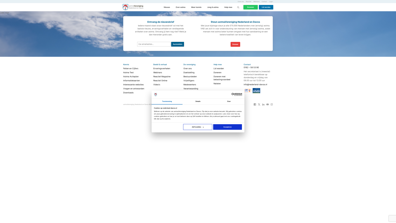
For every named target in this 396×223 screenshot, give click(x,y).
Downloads (128, 92)
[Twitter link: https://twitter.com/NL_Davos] (259, 104)
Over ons (241, 1)
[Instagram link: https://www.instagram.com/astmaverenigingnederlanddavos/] (272, 104)
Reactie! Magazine (161, 76)
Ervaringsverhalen (161, 68)
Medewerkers (189, 84)
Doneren (250, 7)
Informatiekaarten (131, 80)
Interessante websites (133, 84)
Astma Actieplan (131, 76)
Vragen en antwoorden (133, 88)
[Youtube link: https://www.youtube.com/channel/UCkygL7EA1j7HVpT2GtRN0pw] (267, 104)
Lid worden (266, 7)
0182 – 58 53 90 (251, 67)
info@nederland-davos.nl (255, 84)
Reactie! (248, 1)
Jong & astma (213, 7)
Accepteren (227, 127)
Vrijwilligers (188, 80)
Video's (156, 84)
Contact (264, 1)
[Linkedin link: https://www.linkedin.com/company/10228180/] (263, 104)
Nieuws (167, 7)
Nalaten (217, 83)
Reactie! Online (160, 80)
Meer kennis (196, 7)
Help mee (228, 7)
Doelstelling (188, 72)
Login (271, 1)
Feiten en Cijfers (130, 68)
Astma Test (128, 72)
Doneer (235, 44)
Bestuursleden (190, 76)
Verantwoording (190, 88)
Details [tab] (198, 101)
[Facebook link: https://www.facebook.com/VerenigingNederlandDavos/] (255, 104)
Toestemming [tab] (167, 101)
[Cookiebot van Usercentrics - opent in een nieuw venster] (233, 94)
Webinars (256, 1)
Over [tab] (229, 101)
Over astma (180, 7)
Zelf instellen (196, 127)
